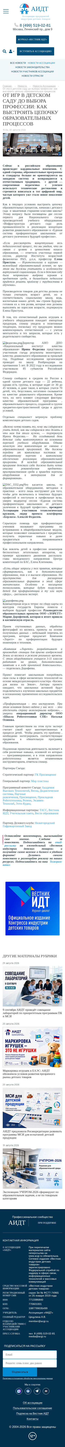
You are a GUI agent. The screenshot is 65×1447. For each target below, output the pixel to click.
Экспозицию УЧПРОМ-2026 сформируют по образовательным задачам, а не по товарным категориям (30, 1195)
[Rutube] (46, 1391)
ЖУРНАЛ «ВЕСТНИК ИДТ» (32, 39)
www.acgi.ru (35, 1255)
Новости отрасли (32, 76)
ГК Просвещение (45, 774)
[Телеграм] (37, 1391)
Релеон (27, 800)
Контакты (32, 1418)
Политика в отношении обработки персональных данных (28, 1378)
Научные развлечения (14, 795)
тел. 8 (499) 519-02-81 (42, 1333)
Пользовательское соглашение (32, 1408)
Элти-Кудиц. (23, 803)
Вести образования (46, 813)
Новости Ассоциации (41, 63)
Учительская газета (21, 813)
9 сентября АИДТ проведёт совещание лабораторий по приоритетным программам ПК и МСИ (32, 1013)
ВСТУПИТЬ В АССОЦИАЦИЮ (35, 51)
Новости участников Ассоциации (32, 71)
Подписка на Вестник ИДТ (32, 1413)
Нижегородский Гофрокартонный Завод (29, 824)
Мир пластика (40, 781)
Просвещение (27, 797)
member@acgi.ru (39, 1321)
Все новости (18, 63)
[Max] (19, 1391)
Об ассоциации (32, 1402)
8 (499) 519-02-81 (35, 25)
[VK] (28, 1391)
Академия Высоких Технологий (28, 789)
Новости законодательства (32, 67)
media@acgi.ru (37, 1336)
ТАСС (43, 810)
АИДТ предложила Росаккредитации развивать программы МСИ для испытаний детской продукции (32, 1134)
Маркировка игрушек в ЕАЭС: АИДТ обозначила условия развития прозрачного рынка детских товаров (29, 1074)
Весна (34, 790)
